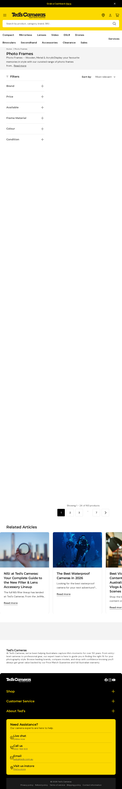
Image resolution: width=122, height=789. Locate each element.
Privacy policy (26, 785)
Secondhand (29, 42)
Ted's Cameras (65, 781)
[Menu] (6, 15)
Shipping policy (74, 785)
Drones (79, 35)
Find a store (19, 769)
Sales (84, 42)
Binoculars (9, 42)
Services (113, 38)
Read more (20, 65)
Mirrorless (25, 35)
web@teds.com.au (23, 759)
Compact (8, 35)
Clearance (69, 42)
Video (55, 35)
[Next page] (105, 512)
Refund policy (41, 785)
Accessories (50, 42)
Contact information (92, 785)
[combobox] (61, 23)
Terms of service (57, 785)
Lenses (41, 35)
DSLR (67, 35)
